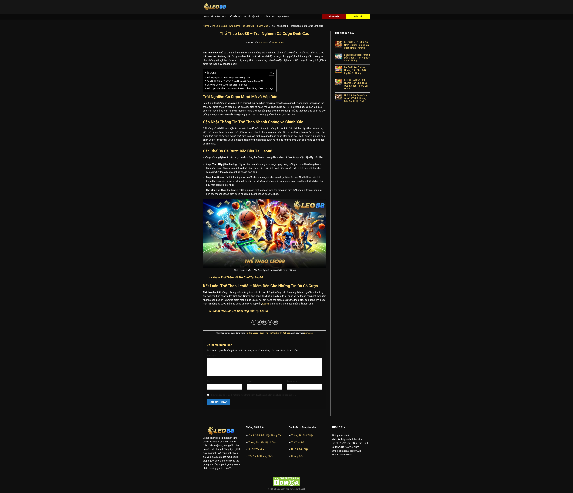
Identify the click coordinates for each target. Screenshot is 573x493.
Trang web (292, 381)
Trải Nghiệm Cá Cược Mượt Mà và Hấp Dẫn (228, 77)
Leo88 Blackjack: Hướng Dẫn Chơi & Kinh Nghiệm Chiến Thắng (357, 57)
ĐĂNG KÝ (358, 17)
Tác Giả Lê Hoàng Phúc (260, 456)
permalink (308, 333)
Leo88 (206, 16)
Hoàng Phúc (278, 42)
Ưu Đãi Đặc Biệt (252, 16)
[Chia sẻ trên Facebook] (253, 322)
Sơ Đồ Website (256, 449)
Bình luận (212, 355)
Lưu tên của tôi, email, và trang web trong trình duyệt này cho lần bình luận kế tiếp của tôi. (253, 395)
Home (206, 25)
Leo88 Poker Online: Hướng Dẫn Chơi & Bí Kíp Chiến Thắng (355, 70)
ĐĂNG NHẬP (334, 17)
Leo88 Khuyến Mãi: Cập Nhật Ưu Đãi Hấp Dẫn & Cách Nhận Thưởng (356, 45)
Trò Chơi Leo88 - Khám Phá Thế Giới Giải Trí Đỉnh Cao (240, 25)
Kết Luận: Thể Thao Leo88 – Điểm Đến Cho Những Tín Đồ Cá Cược (240, 88)
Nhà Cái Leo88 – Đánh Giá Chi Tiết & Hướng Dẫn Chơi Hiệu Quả (356, 98)
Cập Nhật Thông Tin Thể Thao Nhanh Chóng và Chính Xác (235, 81)
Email (250, 381)
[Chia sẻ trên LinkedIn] (275, 322)
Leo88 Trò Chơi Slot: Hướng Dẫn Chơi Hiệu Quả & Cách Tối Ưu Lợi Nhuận (356, 84)
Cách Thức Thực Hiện (276, 16)
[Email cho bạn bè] (264, 322)
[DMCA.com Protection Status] (286, 481)
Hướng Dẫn (297, 456)
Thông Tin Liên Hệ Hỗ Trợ (261, 442)
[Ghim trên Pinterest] (270, 322)
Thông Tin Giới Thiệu (302, 435)
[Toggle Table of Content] (270, 73)
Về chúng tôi (217, 16)
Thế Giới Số (297, 442)
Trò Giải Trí (234, 16)
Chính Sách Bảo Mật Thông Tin (265, 435)
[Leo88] (215, 6)
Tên (209, 381)
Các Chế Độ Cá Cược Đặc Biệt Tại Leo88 (227, 84)
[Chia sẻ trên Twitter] (259, 322)
